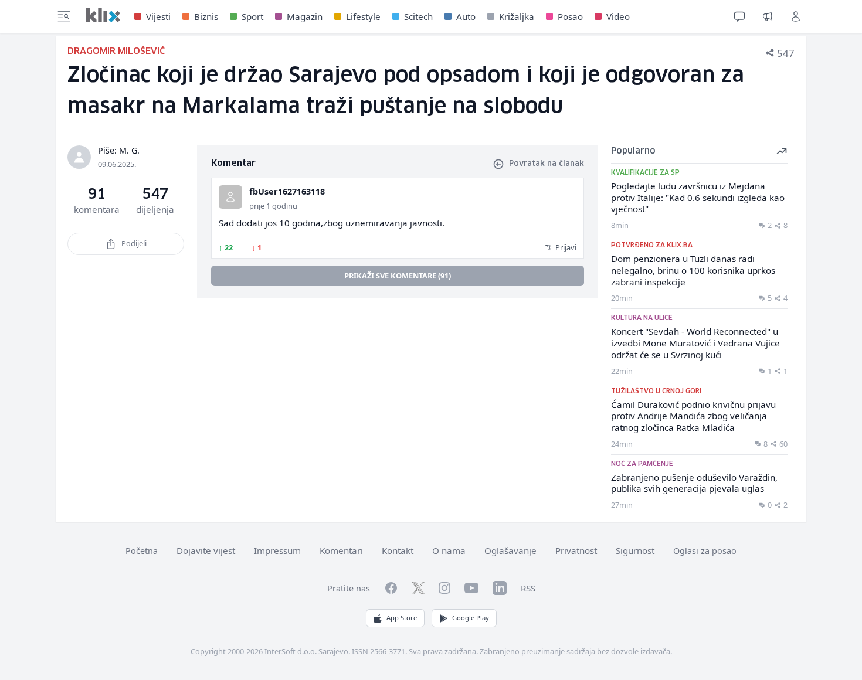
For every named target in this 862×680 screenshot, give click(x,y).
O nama (449, 550)
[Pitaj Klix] (739, 16)
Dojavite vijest (206, 550)
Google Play (470, 617)
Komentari (341, 550)
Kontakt (397, 550)
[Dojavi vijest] (767, 16)
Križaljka (516, 16)
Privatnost (576, 550)
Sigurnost (635, 550)
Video (618, 16)
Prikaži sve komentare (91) (397, 275)
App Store (401, 617)
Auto (466, 16)
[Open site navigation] (64, 16)
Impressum (277, 550)
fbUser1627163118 (287, 191)
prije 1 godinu (273, 205)
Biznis (206, 16)
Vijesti (158, 16)
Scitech (418, 16)
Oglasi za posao (705, 550)
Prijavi (565, 247)
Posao (570, 16)
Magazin (305, 16)
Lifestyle (363, 16)
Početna (141, 550)
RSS (528, 588)
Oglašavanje (510, 550)
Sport (252, 16)
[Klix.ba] (103, 15)
